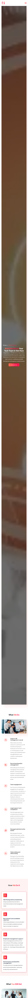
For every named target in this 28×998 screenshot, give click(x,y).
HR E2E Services (12, 345)
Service (5, 345)
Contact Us (14, 365)
